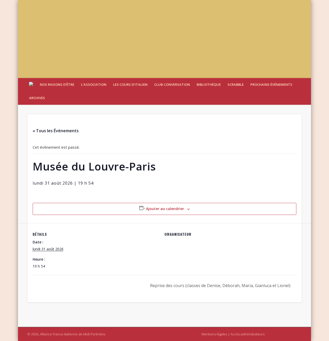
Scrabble (235, 84)
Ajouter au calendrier (165, 208)
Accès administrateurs (247, 334)
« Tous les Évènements (56, 131)
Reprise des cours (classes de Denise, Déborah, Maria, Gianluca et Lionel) (220, 285)
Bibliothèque (209, 84)
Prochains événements (271, 84)
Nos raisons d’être (57, 84)
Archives (37, 98)
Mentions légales (214, 334)
